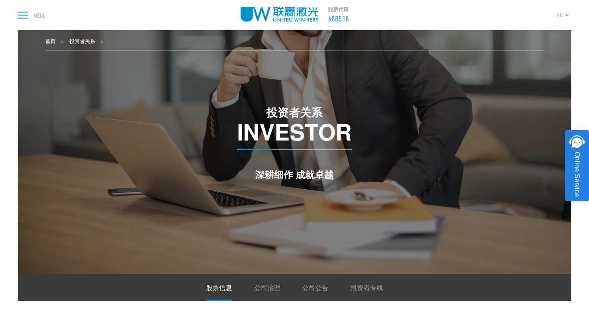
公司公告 (315, 287)
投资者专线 (367, 287)
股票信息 (219, 287)
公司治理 (267, 287)
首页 (50, 40)
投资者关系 (82, 40)
